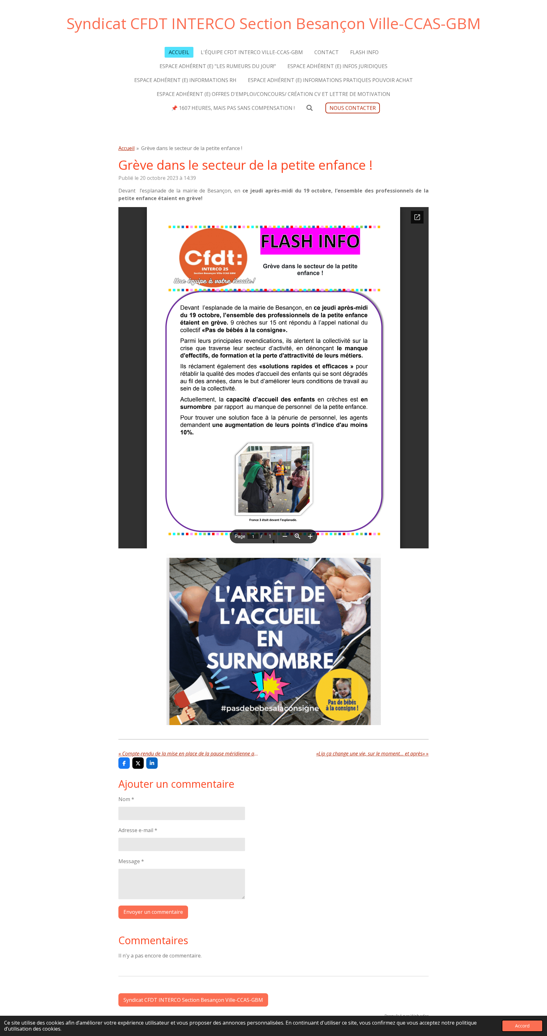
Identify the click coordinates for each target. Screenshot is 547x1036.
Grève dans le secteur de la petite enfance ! (191, 148)
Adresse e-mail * (137, 830)
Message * (131, 861)
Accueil (126, 148)
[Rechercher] (309, 108)
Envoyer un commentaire (153, 911)
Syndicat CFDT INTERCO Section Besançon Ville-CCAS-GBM (273, 23)
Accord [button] (522, 1026)
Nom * (126, 799)
